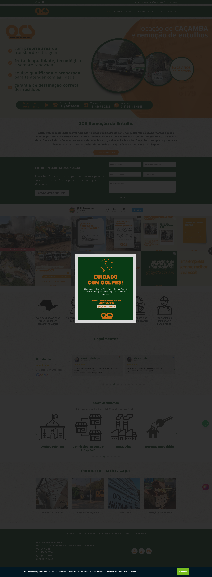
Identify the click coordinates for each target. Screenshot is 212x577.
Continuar (183, 572)
